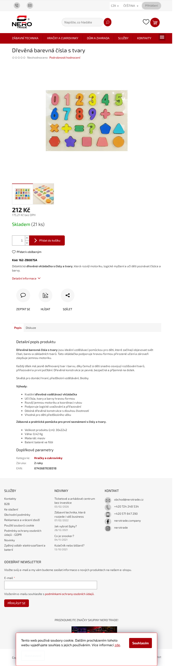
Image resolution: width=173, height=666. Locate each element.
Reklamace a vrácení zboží (22, 520)
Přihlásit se (17, 603)
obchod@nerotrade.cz (128, 499)
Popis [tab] (18, 327)
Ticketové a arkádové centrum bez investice (74, 500)
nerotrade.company (127, 520)
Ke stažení (11, 509)
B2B (7, 504)
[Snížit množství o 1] (27, 242)
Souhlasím (140, 643)
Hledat (107, 22)
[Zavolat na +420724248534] (18, 5)
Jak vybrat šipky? (65, 526)
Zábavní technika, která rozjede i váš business (69, 514)
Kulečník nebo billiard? (69, 545)
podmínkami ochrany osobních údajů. (69, 594)
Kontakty (10, 498)
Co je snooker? (64, 536)
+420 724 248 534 (126, 506)
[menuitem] (25, 38)
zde (117, 645)
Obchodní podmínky (17, 514)
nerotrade (121, 527)
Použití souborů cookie (19, 525)
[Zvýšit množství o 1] (27, 238)
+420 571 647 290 (126, 513)
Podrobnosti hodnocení (64, 57)
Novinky (9, 540)
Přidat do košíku (49, 240)
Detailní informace (24, 278)
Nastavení (33, 656)
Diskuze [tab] (31, 327)
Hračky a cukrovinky (48, 458)
